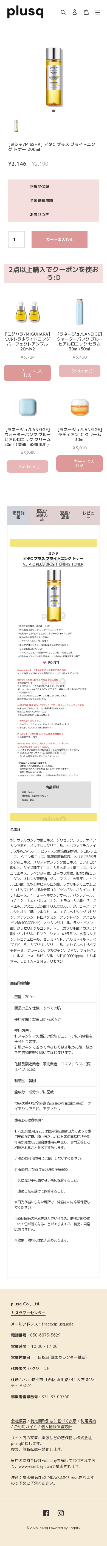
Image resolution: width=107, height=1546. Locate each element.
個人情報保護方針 (56, 1426)
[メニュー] (97, 12)
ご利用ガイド (25, 1426)
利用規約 (88, 1420)
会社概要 (18, 1420)
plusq (44, 1527)
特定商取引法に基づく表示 (53, 1420)
